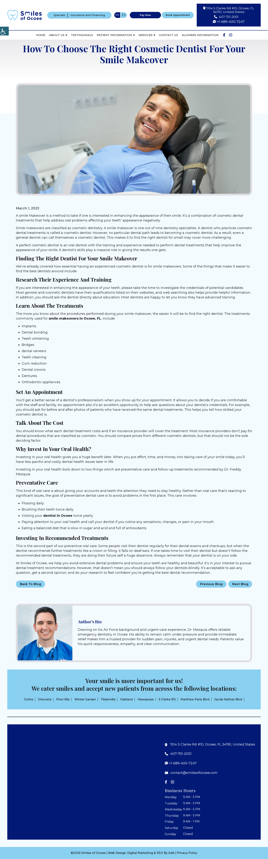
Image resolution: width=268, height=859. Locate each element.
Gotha (28, 699)
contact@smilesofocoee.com (193, 773)
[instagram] (230, 35)
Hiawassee (145, 699)
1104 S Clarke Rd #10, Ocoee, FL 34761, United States (230, 10)
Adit (171, 853)
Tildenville (108, 699)
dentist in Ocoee (57, 516)
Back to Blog (30, 584)
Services (145, 35)
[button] (45, 633)
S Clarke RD (167, 699)
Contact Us (168, 35)
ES (124, 15)
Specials (59, 15)
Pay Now (145, 15)
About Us (56, 35)
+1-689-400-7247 (230, 22)
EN (117, 14)
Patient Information (114, 35)
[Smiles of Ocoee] (24, 15)
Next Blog (240, 584)
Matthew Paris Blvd (194, 699)
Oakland (126, 699)
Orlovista (44, 699)
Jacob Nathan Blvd (228, 699)
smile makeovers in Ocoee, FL (75, 318)
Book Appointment (178, 15)
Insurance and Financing (87, 15)
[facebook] (224, 35)
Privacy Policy (187, 853)
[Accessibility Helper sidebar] (4, 31)
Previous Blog (211, 584)
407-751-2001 (228, 17)
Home (40, 35)
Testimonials (82, 35)
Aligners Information (200, 35)
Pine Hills (63, 699)
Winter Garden (85, 699)
